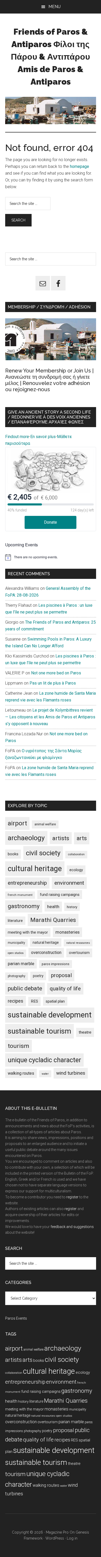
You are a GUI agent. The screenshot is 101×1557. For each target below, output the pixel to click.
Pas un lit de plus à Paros (53, 683)
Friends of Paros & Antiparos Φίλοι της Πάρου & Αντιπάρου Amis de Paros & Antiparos (50, 56)
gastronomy (24, 906)
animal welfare (45, 824)
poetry (38, 976)
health (53, 906)
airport (17, 823)
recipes (15, 1001)
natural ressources (78, 943)
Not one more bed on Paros (56, 672)
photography (16, 976)
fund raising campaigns (60, 894)
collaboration (76, 854)
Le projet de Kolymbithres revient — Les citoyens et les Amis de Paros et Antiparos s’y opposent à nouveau (50, 717)
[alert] (50, 557)
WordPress (54, 1538)
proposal (61, 975)
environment (69, 882)
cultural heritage (35, 868)
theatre (85, 1032)
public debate (25, 988)
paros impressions (55, 964)
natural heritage (46, 942)
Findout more (17, 436)
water (45, 1073)
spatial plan (55, 1001)
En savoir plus (43, 436)
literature (15, 921)
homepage (79, 166)
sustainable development (50, 1014)
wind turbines (70, 1073)
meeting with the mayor (28, 932)
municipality (16, 943)
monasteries (67, 932)
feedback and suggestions (72, 1227)
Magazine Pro (57, 1532)
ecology (76, 870)
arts (82, 838)
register (72, 1197)
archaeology (26, 838)
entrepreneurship (27, 883)
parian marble (21, 963)
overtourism (79, 953)
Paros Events (16, 1318)
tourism (18, 1045)
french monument (20, 895)
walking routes (21, 1073)
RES (34, 1001)
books (13, 854)
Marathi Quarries (53, 919)
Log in (72, 1538)
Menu (54, 6)
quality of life (65, 988)
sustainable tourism (39, 1031)
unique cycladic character (44, 1060)
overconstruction (46, 952)
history (72, 907)
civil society (43, 853)
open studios (16, 953)
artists (60, 838)
